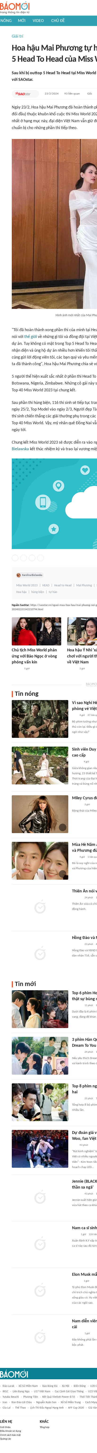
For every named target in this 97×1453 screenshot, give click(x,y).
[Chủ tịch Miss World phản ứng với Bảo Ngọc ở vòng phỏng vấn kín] (36, 631)
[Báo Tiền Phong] (76, 762)
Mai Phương (84, 585)
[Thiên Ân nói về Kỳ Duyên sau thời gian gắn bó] (40, 907)
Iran (5, 1402)
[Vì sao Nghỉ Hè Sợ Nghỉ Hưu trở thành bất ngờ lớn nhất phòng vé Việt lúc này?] (40, 719)
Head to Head (63, 585)
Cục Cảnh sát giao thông (69, 1391)
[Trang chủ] (14, 7)
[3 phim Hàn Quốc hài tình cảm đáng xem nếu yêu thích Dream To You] (40, 1056)
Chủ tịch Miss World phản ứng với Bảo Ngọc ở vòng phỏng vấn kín (34, 656)
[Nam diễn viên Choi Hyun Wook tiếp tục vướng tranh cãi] (40, 1337)
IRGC (5, 1391)
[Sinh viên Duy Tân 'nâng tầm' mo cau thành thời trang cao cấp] (40, 765)
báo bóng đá (49, 1386)
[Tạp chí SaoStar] (23, 93)
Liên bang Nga (21, 1391)
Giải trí (17, 36)
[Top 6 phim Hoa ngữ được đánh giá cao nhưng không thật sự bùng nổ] (40, 1009)
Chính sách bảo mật (10, 1435)
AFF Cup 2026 (76, 1407)
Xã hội (65, 1386)
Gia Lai (7, 1407)
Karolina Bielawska (32, 575)
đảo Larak (8, 1386)
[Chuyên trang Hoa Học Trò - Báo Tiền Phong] (74, 715)
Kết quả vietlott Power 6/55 (58, 1397)
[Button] (34, 94)
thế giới (30, 337)
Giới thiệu (5, 1427)
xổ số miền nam (28, 1386)
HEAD (45, 585)
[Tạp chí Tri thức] (75, 1234)
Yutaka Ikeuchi (11, 1397)
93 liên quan (72, 93)
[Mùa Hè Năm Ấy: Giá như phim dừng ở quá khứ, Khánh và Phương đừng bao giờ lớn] (40, 861)
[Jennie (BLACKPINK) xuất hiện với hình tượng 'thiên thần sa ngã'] (40, 1197)
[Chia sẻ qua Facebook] (15, 558)
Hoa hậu (21, 592)
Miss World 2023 (27, 585)
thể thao (20, 1407)
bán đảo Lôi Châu (22, 1402)
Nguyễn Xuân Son (46, 1402)
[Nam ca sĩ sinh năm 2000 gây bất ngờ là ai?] (40, 1244)
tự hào (53, 592)
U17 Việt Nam (42, 1391)
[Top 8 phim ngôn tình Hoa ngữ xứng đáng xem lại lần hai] (40, 1102)
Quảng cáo (5, 1439)
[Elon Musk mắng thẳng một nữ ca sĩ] (40, 1291)
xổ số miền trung (71, 1402)
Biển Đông (80, 1386)
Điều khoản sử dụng (10, 1431)
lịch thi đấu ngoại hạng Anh (47, 1407)
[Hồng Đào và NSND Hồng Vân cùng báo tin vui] (40, 954)
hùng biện (37, 592)
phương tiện (30, 1397)
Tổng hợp (44, 1427)
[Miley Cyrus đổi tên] (40, 814)
